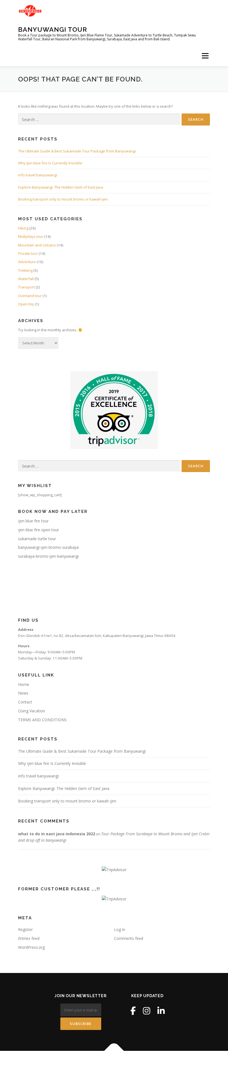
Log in (119, 929)
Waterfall (26, 278)
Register (25, 929)
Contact (25, 702)
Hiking (23, 228)
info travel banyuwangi (37, 174)
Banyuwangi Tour (52, 29)
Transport (26, 287)
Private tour (28, 253)
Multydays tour (30, 236)
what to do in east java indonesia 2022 (56, 833)
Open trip (26, 304)
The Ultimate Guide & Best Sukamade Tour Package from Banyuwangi (77, 151)
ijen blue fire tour (33, 520)
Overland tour (30, 295)
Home (23, 684)
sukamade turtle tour (37, 538)
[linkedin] (161, 1010)
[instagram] (146, 1010)
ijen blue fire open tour (38, 529)
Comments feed (128, 938)
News (23, 693)
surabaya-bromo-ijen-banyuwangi (48, 556)
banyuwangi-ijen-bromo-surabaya (48, 547)
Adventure (27, 261)
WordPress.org (31, 947)
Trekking (25, 270)
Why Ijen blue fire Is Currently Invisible (50, 162)
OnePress (126, 1063)
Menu (205, 55)
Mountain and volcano (37, 245)
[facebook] (133, 1010)
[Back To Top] (114, 1051)
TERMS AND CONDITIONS (42, 719)
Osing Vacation (31, 710)
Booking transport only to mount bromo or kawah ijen (63, 199)
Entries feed (28, 938)
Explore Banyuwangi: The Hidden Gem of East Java (60, 187)
